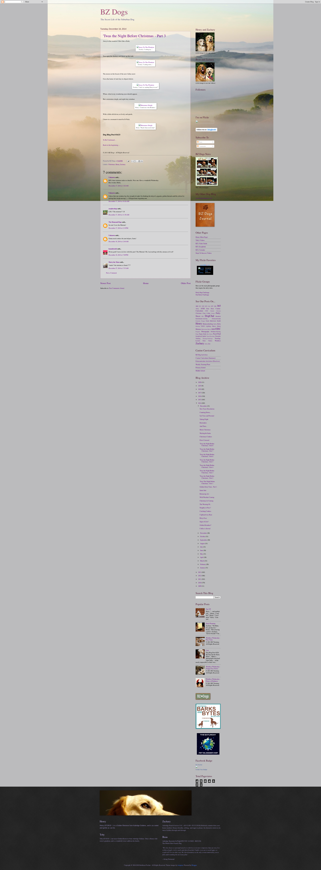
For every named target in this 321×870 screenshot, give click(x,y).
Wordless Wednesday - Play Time (213, 639)
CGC (206, 311)
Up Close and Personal (207, 416)
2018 (200, 389)
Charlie (212, 311)
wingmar (180, 865)
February (203, 564)
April (202, 557)
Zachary (122, 164)
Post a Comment (111, 273)
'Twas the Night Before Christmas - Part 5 (207, 461)
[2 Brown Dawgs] (208, 728)
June (201, 550)
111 (200, 306)
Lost (207, 650)
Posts (200, 142)
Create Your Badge (201, 769)
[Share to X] (137, 161)
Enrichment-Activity (202, 319)
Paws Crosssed (204, 440)
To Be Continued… (109, 140)
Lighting (208, 326)
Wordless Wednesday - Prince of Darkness (213, 680)
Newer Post (105, 283)
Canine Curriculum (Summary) (206, 358)
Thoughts (218, 336)
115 (212, 306)
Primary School (201, 367)
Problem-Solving (216, 331)
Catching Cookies (205, 511)
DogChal (209, 316)
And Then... (203, 426)
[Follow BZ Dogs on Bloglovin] (206, 131)
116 (215, 306)
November (203, 533)
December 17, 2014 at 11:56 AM (119, 215)
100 (197, 306)
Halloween (213, 321)
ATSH (203, 308)
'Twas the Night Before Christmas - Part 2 (207, 477)
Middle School (200, 371)
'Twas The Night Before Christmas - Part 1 (207, 482)
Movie (209, 329)
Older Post (186, 283)
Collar (208, 313)
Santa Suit (203, 490)
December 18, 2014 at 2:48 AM (118, 241)
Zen (209, 344)
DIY (203, 316)
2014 (200, 403)
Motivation (204, 329)
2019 (200, 386)
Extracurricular (216, 319)
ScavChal (217, 333)
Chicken (218, 311)
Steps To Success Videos (204, 253)
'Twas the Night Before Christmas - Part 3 (134, 35)
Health (219, 321)
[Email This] (132, 161)
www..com (205, 265)
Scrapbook (199, 336)
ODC (218, 328)
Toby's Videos (200, 240)
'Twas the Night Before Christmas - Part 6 (207, 455)
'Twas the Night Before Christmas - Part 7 (207, 450)
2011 (200, 579)
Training (198, 338)
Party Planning (210, 623)
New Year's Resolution (207, 409)
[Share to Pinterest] (142, 161)
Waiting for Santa (205, 433)
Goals (207, 321)
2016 (200, 396)
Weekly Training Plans (203, 364)
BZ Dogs (114, 12)
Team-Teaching (211, 336)
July (201, 547)
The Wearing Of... (205, 504)
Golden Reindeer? (205, 525)
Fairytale (198, 321)
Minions (198, 329)
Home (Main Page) (202, 237)
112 (203, 306)
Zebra (206, 344)
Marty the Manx (114, 262)
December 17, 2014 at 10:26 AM (119, 201)
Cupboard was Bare (206, 515)
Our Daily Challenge (202, 295)
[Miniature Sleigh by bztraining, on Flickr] (145, 105)
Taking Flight (204, 419)
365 (219, 305)
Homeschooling (208, 324)
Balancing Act (204, 494)
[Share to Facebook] (139, 161)
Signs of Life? (204, 521)
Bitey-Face (203, 518)
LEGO (203, 326)
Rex (208, 334)
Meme (219, 326)
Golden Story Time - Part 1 (208, 487)
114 (209, 306)
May (201, 554)
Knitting (198, 326)
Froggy (203, 321)
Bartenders (203, 423)
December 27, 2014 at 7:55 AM (118, 268)
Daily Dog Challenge (202, 292)
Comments (202, 146)
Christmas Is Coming (206, 501)
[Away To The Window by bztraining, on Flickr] (145, 47)
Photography (205, 331)
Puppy (201, 334)
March (202, 561)
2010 (200, 582)
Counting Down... (205, 412)
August (202, 543)
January (202, 568)
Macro (214, 326)
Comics (213, 313)
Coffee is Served (205, 528)
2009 (200, 586)
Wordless (218, 341)
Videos (210, 341)
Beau (212, 309)
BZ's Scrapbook (201, 246)
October (203, 536)
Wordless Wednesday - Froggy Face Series (213, 667)
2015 (200, 399)
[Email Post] (128, 161)
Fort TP (208, 609)
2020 (200, 382)
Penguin (198, 331)
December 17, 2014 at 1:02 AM (118, 186)
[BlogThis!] (134, 161)
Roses (211, 334)
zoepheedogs (113, 208)
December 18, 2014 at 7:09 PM (118, 255)
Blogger (194, 865)
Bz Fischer (199, 765)
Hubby (215, 324)
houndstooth (113, 249)
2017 (200, 392)
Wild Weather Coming (207, 497)
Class (204, 313)
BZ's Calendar (200, 250)
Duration (218, 316)
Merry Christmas (205, 430)
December (203, 406)
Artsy (197, 309)
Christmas (111, 164)
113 (206, 306)
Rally (204, 334)
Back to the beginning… (111, 145)
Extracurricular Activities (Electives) (208, 361)
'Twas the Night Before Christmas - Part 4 (207, 466)
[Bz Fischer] (197, 767)
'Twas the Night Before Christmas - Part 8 (207, 444)
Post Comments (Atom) (116, 288)
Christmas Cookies (206, 436)
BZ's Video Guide (201, 243)
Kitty (219, 324)
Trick (204, 341)
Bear (207, 309)
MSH (213, 329)
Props (197, 334)
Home (146, 283)
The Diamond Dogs (115, 222)
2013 (200, 572)
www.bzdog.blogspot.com (204, 198)
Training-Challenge (208, 338)
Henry (117, 164)
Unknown (112, 177)
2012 (200, 575)
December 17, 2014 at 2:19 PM (118, 228)
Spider (204, 336)
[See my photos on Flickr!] (205, 123)
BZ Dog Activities (202, 355)
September (203, 540)
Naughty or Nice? (205, 508)
